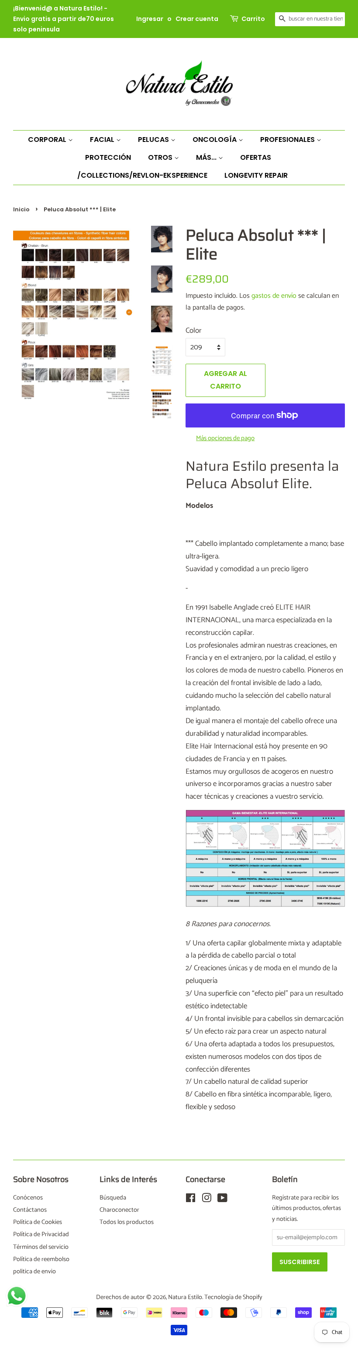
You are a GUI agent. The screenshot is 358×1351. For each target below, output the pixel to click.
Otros (161, 157)
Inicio (21, 209)
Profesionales (288, 139)
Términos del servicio (41, 1247)
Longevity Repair (256, 175)
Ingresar (149, 18)
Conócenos (28, 1197)
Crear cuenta (197, 18)
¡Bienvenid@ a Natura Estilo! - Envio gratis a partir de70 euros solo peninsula (63, 19)
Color (194, 330)
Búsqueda (113, 1197)
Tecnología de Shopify (233, 1297)
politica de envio (34, 1271)
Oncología (215, 139)
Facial (103, 139)
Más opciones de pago (225, 438)
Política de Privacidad (41, 1234)
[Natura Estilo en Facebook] (191, 1200)
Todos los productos (127, 1222)
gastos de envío (273, 296)
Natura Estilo (185, 1297)
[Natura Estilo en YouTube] (222, 1200)
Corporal (48, 139)
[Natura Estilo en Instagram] (206, 1200)
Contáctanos (30, 1210)
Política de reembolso (41, 1259)
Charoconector (119, 1210)
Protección (108, 157)
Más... (207, 157)
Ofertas (255, 157)
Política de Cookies (37, 1222)
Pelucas (154, 139)
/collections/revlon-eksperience (142, 175)
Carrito (253, 18)
